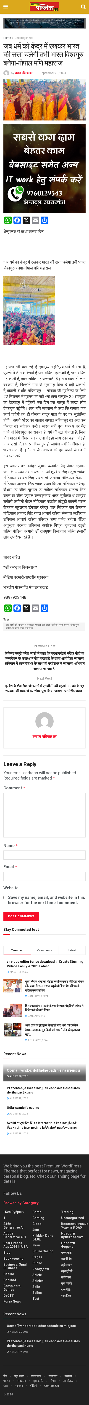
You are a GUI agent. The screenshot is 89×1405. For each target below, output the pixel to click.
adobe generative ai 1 (14, 1235)
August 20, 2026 (18, 1076)
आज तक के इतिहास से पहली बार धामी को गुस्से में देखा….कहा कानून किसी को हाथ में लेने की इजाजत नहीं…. (52, 1029)
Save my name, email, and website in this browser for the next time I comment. (46, 900)
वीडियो (33, 1385)
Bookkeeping (13, 1258)
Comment (14, 787)
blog (6, 1252)
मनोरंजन (66, 1277)
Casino (8, 1274)
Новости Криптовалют (72, 1235)
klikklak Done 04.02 (42, 1237)
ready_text (40, 1269)
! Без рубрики (13, 1212)
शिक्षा (53, 1381)
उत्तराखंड (66, 1252)
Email (10, 866)
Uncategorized (24, 37)
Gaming (38, 1218)
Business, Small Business (15, 1266)
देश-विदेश (66, 1259)
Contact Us (51, 1385)
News (36, 1245)
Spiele (37, 1275)
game (36, 1212)
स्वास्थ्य (19, 1385)
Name (10, 845)
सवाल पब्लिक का (23, 73)
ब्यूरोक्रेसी (66, 1271)
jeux (35, 1230)
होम (5, 1376)
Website (10, 887)
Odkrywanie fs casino (23, 1107)
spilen (37, 1293)
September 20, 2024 (53, 73)
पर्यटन (6, 1381)
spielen (38, 1281)
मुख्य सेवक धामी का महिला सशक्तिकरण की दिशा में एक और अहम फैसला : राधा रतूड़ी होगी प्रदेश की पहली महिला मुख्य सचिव (54, 986)
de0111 (9, 1295)
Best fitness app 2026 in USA (15, 1244)
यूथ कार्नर (66, 1283)
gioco (37, 1224)
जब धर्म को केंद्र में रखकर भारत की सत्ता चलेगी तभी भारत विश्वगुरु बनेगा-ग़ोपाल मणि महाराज (42, 626)
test (35, 1298)
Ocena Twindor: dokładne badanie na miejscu (43, 1070)
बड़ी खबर (66, 1265)
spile (36, 1287)
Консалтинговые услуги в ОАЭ (74, 1225)
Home (7, 37)
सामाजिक (66, 1296)
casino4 (9, 1280)
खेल (5, 1385)
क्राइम (68, 1376)
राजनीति (66, 1289)
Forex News (12, 1301)
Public (37, 1263)
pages (37, 1257)
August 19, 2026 (18, 1098)
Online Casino (42, 1251)
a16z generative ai (13, 1225)
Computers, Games (12, 1287)
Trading (67, 1212)
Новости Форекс (68, 1244)
